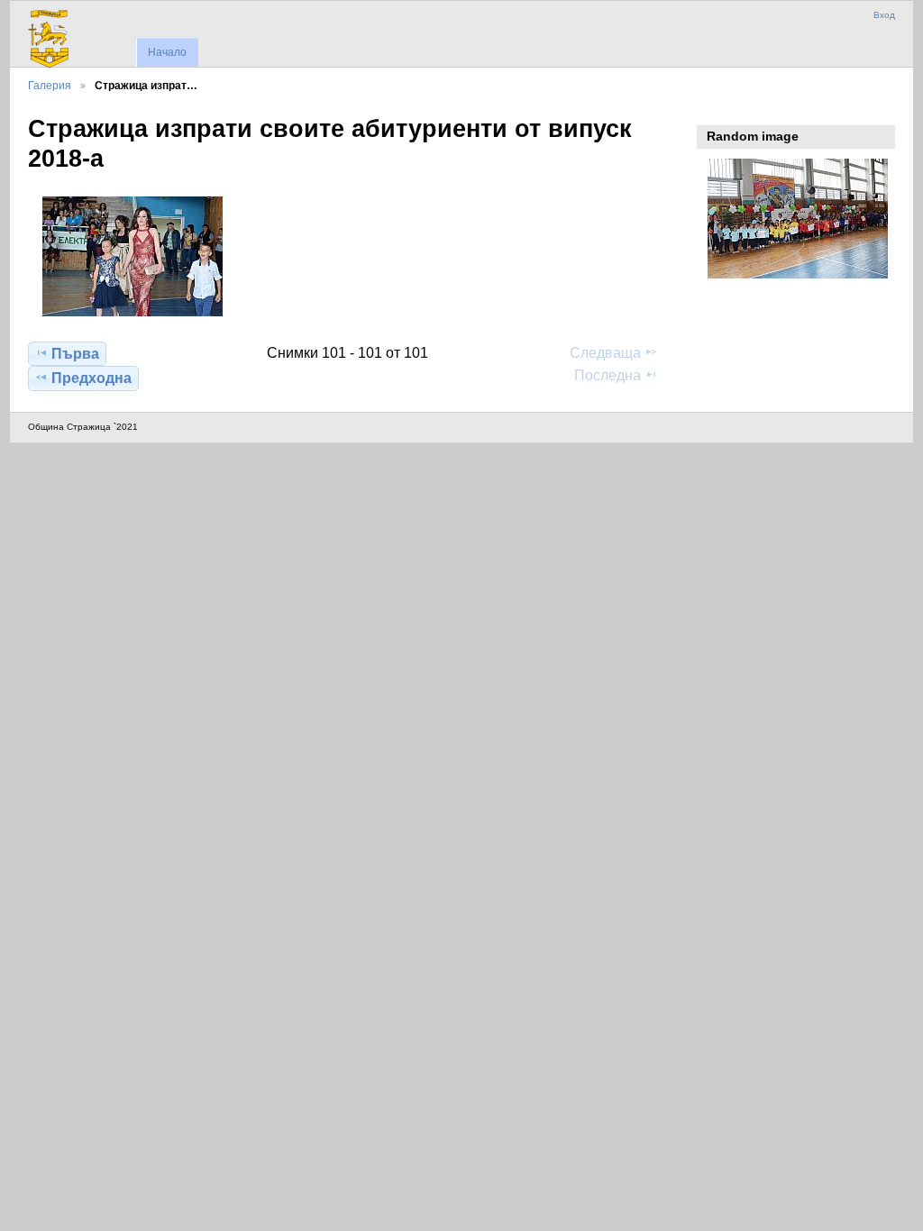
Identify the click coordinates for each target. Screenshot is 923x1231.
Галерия (49, 85)
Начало (167, 52)
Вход (884, 15)
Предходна (91, 378)
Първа (75, 353)
